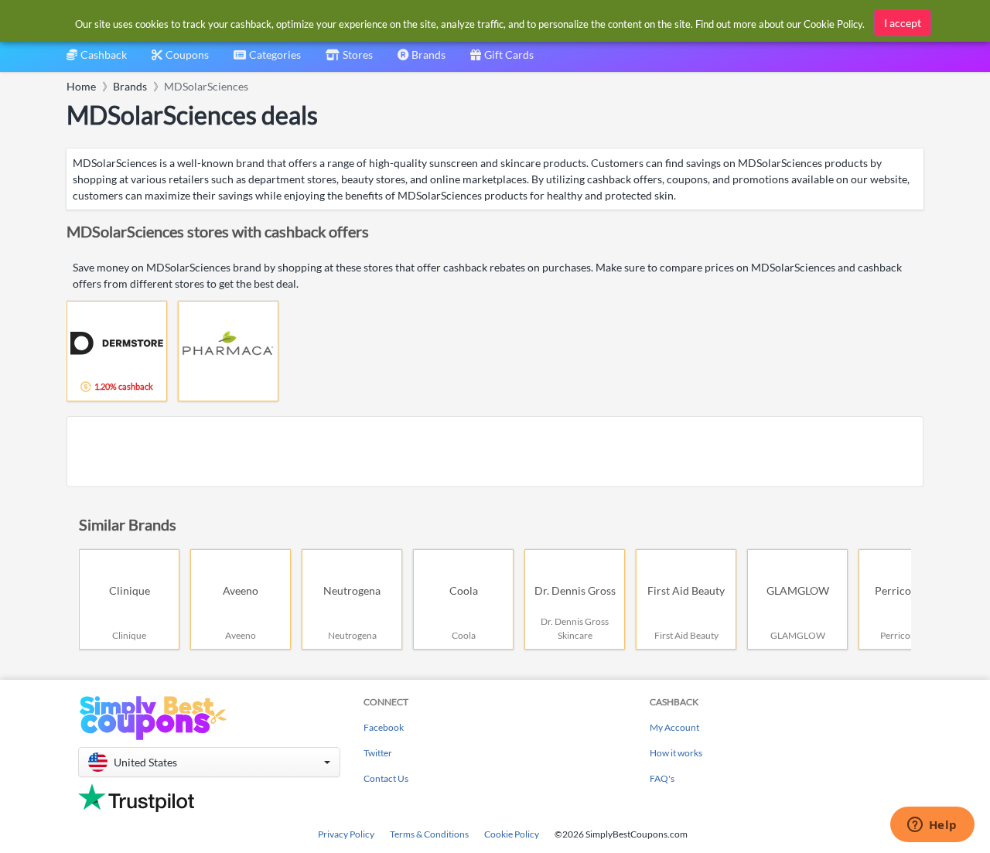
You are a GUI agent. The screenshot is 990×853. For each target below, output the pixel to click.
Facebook (384, 727)
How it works (676, 753)
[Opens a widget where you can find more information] (932, 826)
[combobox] (267, 60)
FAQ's (662, 778)
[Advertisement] (495, 451)
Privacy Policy (346, 834)
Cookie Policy (511, 834)
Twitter (378, 753)
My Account (674, 727)
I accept (902, 22)
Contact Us (386, 778)
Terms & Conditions (429, 834)
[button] (209, 762)
